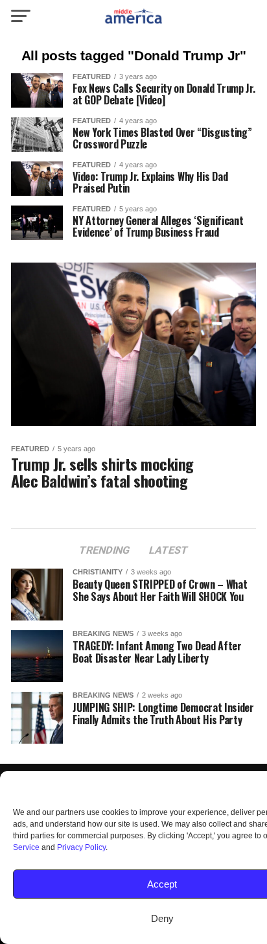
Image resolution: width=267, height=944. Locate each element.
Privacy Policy (81, 847)
